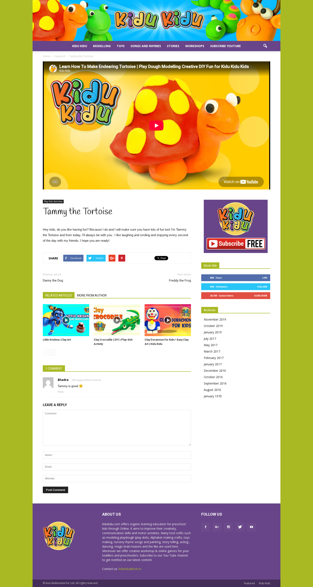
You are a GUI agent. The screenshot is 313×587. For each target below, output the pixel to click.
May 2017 (210, 345)
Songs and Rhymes (146, 46)
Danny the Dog (53, 280)
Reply (61, 391)
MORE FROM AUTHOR (92, 295)
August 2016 (212, 390)
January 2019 (213, 332)
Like (264, 277)
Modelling (102, 46)
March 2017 (212, 351)
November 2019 (215, 319)
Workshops (194, 46)
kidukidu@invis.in (130, 569)
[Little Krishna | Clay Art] (66, 320)
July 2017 (210, 339)
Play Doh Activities (53, 201)
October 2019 (213, 326)
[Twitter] (240, 527)
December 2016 (215, 371)
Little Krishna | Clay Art (57, 339)
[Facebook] (205, 527)
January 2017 (213, 364)
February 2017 (214, 358)
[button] (265, 46)
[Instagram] (228, 527)
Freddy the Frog (180, 280)
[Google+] (217, 527)
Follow (262, 286)
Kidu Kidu (79, 46)
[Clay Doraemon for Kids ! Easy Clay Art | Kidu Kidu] (168, 320)
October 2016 (213, 377)
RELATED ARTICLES (58, 295)
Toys (121, 46)
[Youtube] (251, 527)
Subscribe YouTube (225, 46)
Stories (173, 46)
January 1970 (213, 396)
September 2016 (215, 383)
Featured (249, 583)
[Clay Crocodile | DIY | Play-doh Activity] (117, 320)
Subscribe (260, 295)
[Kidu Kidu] (156, 20)
